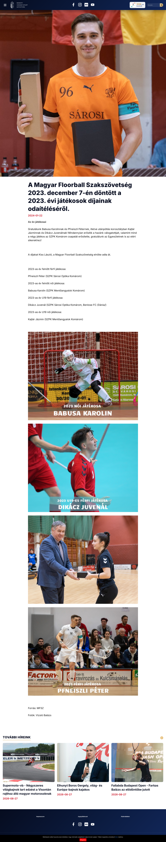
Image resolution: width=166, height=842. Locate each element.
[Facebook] (73, 5)
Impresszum (40, 816)
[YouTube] (93, 5)
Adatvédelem (125, 816)
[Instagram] (80, 5)
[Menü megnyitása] (5, 5)
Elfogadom (83, 840)
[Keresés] (161, 5)
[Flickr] (86, 5)
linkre (116, 837)
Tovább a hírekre (145, 737)
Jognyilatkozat (83, 816)
